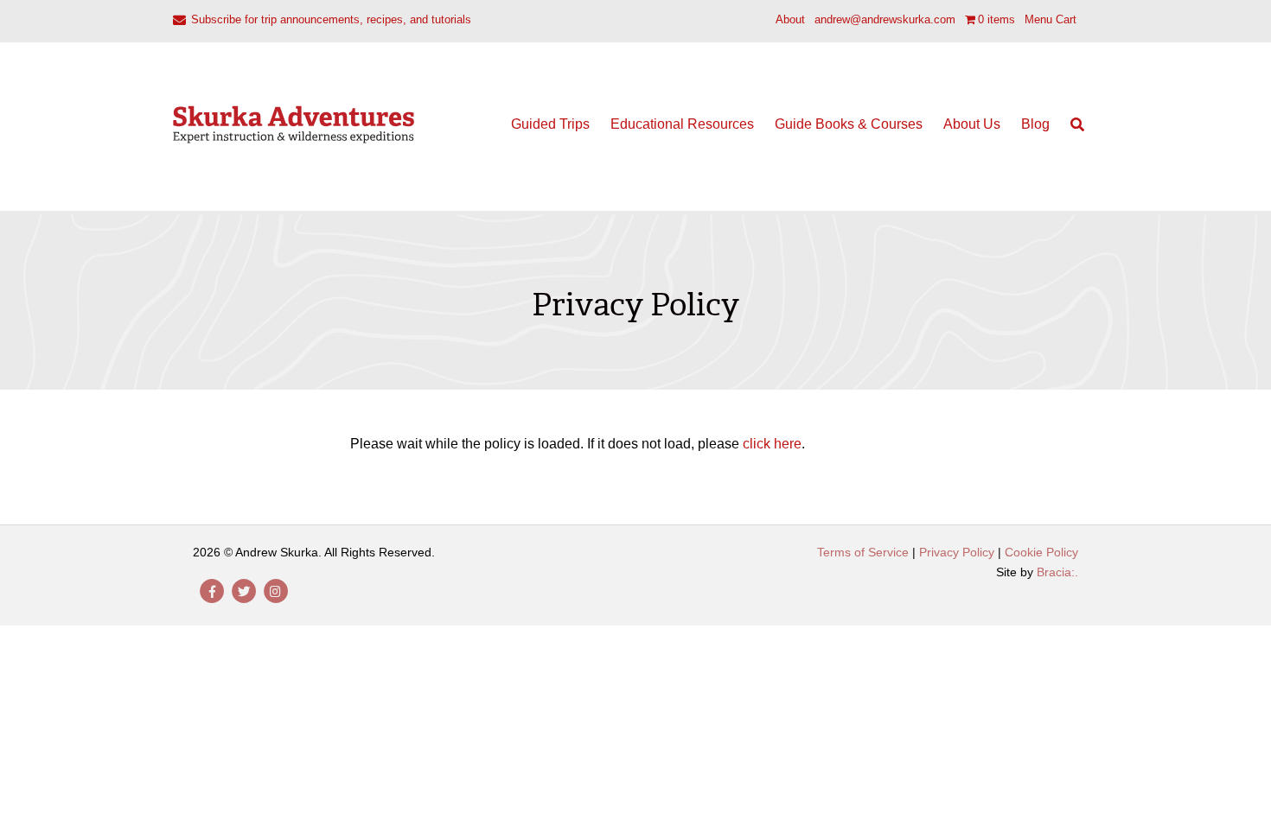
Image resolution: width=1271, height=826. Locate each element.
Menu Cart (1050, 19)
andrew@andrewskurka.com (884, 19)
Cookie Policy (1041, 552)
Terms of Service (863, 552)
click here (772, 443)
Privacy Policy (956, 552)
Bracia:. (1057, 572)
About (790, 19)
